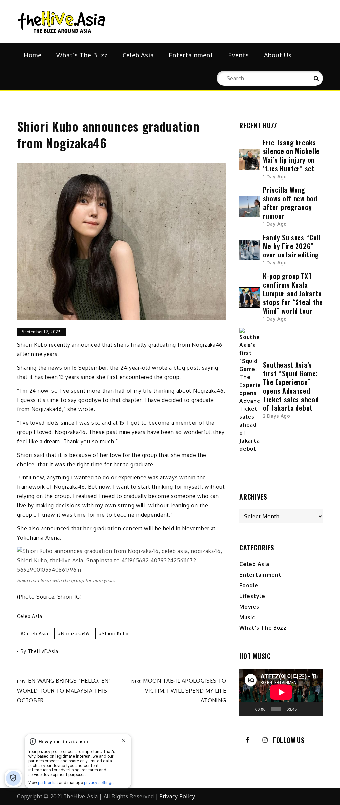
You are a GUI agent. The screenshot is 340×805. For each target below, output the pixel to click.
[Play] (248, 709)
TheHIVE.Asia (43, 651)
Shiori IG (68, 596)
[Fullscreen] (314, 709)
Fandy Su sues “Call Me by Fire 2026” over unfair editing (292, 245)
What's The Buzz (263, 627)
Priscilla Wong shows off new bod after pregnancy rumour (290, 203)
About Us (278, 55)
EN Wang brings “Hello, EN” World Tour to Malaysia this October (64, 690)
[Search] (315, 78)
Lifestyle (252, 596)
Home (33, 55)
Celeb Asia (138, 55)
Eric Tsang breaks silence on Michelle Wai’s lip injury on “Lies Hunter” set (291, 155)
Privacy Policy (177, 796)
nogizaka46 (75, 633)
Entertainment (191, 55)
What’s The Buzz (82, 55)
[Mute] (303, 709)
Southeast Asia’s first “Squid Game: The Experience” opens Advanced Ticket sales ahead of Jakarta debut (291, 386)
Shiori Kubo (115, 633)
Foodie (248, 585)
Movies (249, 606)
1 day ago (275, 176)
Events (238, 55)
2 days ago (276, 416)
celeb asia (36, 633)
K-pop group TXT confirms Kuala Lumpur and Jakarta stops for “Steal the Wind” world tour (293, 293)
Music (247, 617)
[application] (281, 692)
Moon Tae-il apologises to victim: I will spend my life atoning (184, 690)
